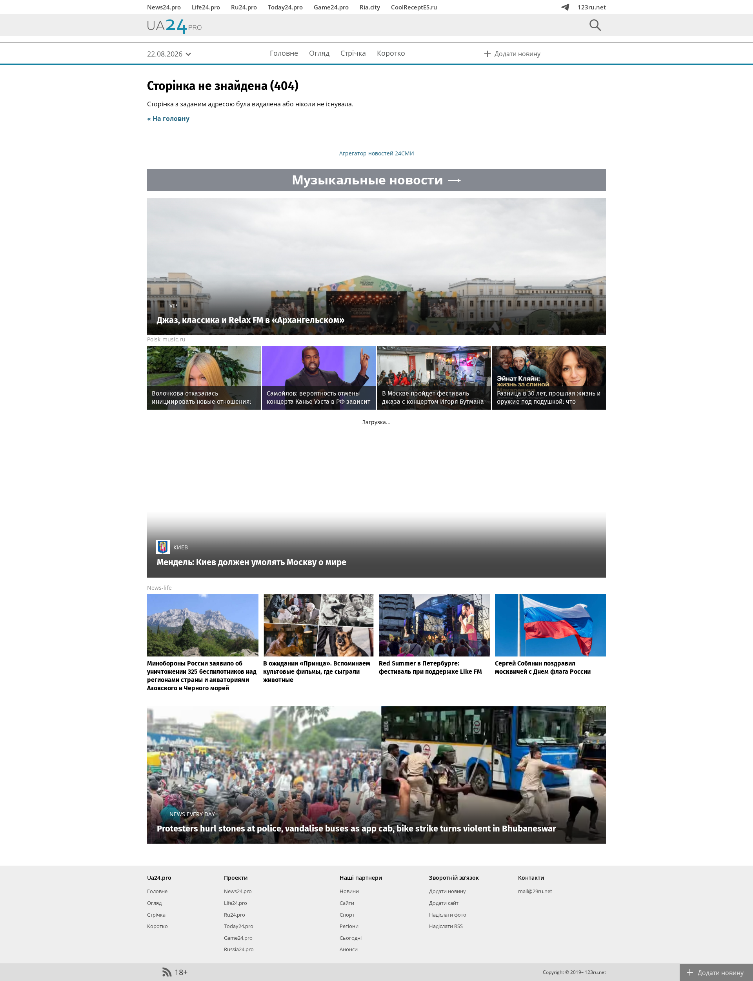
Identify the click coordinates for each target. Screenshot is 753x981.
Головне (157, 891)
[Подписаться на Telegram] (565, 7)
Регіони (349, 926)
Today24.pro (285, 7)
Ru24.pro (244, 7)
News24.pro (164, 7)
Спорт (347, 914)
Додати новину (447, 891)
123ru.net (592, 7)
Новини (349, 891)
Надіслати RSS (446, 926)
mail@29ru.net (535, 891)
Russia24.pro (239, 949)
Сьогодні (351, 937)
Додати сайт (443, 902)
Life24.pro (206, 7)
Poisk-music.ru (166, 339)
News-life (159, 587)
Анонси (349, 949)
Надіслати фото (447, 914)
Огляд (154, 902)
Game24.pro (331, 7)
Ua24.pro (159, 877)
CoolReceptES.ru (414, 7)
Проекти (235, 877)
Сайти (347, 902)
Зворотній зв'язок (454, 877)
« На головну (168, 118)
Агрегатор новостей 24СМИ (376, 153)
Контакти (531, 877)
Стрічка (156, 914)
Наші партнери (361, 877)
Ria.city (370, 7)
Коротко (157, 926)
